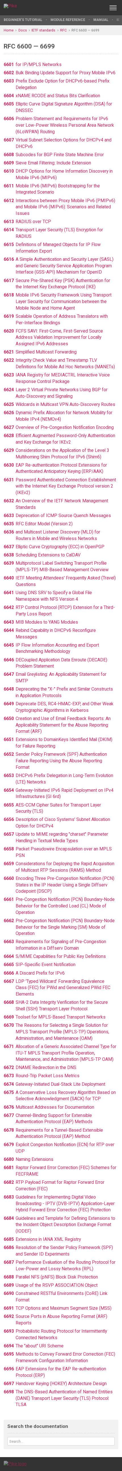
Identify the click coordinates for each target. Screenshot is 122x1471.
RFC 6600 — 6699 (85, 30)
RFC (63, 30)
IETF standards (43, 30)
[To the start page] (15, 1463)
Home (9, 30)
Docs (22, 30)
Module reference (68, 20)
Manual (100, 20)
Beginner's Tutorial (23, 20)
